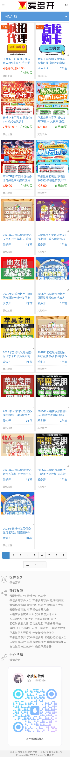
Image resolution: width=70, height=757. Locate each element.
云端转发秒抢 (18, 609)
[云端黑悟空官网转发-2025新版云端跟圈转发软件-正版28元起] (52, 219)
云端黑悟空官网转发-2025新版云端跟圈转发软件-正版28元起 (52, 238)
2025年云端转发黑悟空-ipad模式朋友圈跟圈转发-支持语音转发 (52, 415)
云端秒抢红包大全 (55, 637)
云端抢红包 (36, 623)
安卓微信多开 (35, 637)
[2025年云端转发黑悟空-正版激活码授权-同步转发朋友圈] (52, 454)
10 (27, 564)
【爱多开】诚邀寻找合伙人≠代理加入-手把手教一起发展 (16, 62)
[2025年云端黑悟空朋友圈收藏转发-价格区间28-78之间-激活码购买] (52, 337)
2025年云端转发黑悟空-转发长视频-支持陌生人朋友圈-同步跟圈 (17, 473)
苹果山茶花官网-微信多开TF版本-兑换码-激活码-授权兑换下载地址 (52, 121)
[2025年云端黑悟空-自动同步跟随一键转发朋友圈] (18, 278)
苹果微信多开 (18, 637)
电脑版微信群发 (36, 641)
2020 (32, 755)
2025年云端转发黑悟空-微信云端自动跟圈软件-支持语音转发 (17, 532)
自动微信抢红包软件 (22, 646)
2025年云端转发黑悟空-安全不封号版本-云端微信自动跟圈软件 (17, 238)
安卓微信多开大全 (46, 614)
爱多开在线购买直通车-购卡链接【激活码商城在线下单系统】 (52, 62)
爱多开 (50, 755)
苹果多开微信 (53, 623)
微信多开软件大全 (20, 600)
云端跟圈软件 (18, 641)
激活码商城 (57, 600)
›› (43, 564)
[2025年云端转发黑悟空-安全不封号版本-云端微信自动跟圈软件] (18, 219)
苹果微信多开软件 (20, 632)
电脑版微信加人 (56, 641)
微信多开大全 (55, 604)
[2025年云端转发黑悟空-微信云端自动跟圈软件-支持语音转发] (18, 513)
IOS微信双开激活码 (21, 618)
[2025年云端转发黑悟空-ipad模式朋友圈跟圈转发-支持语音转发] (52, 396)
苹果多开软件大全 (45, 618)
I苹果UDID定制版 (20, 628)
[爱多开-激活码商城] (35, 8)
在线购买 (26, 72)
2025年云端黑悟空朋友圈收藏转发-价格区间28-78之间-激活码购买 (52, 356)
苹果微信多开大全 (38, 609)
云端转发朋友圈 (19, 623)
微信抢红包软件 (36, 604)
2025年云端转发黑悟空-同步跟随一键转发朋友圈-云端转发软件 (17, 415)
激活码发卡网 (18, 604)
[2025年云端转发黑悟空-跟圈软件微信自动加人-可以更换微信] (52, 278)
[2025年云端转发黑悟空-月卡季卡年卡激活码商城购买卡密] (18, 337)
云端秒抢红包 (18, 595)
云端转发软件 (57, 628)
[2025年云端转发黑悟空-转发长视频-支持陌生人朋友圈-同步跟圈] (18, 454)
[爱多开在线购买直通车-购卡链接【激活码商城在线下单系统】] (52, 54)
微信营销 (15, 582)
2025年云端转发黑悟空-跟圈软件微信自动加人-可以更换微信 (52, 297)
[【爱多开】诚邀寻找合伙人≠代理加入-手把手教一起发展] (18, 54)
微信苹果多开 (43, 646)
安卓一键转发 (40, 628)
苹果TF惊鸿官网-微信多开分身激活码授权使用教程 (17, 180)
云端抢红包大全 (36, 595)
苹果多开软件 (40, 600)
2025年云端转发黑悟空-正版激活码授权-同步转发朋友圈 (52, 473)
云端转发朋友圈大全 (22, 614)
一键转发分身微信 (43, 632)
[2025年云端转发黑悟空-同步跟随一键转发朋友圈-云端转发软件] (18, 396)
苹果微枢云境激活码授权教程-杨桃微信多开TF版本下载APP (52, 180)
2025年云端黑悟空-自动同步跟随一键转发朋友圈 (17, 297)
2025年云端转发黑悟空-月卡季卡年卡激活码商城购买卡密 (17, 356)
